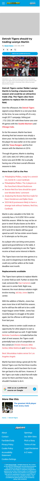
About (4, 433)
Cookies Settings (9, 459)
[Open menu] (3, 3)
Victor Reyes (30, 348)
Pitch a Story (29, 440)
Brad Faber (9, 46)
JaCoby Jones (21, 292)
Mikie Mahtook (15, 348)
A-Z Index (28, 452)
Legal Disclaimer (31, 448)
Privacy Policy (7, 444)
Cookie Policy (7, 448)
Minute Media (12, 464)
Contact (5, 436)
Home (4, 418)
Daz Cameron (24, 283)
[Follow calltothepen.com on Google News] (34, 389)
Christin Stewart (21, 345)
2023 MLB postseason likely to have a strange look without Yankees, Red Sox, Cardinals (21, 205)
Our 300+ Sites (30, 436)
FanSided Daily (8, 440)
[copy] (15, 49)
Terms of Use (30, 444)
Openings (28, 433)
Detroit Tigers (13, 418)
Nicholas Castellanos (11, 335)
